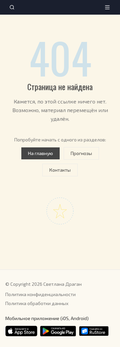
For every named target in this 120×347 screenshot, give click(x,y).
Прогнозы (81, 153)
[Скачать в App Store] (21, 331)
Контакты (60, 170)
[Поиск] (12, 7)
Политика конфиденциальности (40, 294)
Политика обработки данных (36, 303)
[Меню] (107, 7)
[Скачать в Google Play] (58, 331)
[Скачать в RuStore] (94, 331)
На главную (40, 153)
